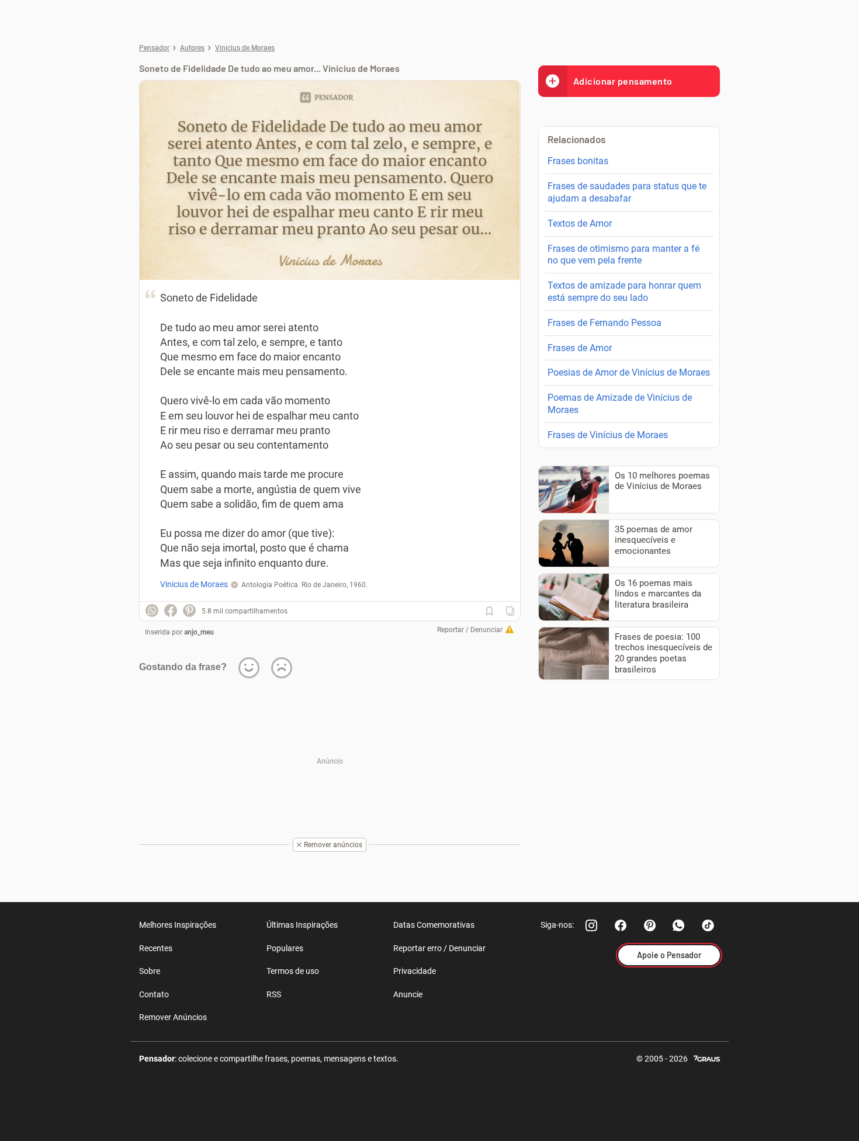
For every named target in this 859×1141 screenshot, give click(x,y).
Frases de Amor (580, 347)
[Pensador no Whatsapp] (679, 925)
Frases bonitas (578, 161)
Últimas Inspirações (302, 925)
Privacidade (414, 971)
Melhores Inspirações (177, 925)
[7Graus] (707, 1057)
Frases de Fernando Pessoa (604, 322)
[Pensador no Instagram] (591, 925)
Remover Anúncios (173, 1017)
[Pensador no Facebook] (620, 925)
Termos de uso (292, 971)
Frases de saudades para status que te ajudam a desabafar (627, 192)
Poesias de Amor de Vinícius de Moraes (629, 372)
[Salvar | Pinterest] (189, 610)
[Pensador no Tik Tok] (708, 925)
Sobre (149, 971)
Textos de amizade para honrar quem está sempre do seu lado (624, 291)
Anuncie (407, 994)
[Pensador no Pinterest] (649, 925)
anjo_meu (199, 632)
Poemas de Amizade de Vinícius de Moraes (620, 403)
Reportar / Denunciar (470, 630)
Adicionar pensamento (623, 80)
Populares (284, 948)
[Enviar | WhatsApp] (152, 610)
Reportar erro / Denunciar (439, 948)
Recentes (155, 948)
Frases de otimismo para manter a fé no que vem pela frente (623, 254)
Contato (154, 994)
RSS (273, 994)
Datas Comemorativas (433, 925)
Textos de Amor (580, 223)
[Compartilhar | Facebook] (170, 610)
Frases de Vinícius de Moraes (608, 435)
